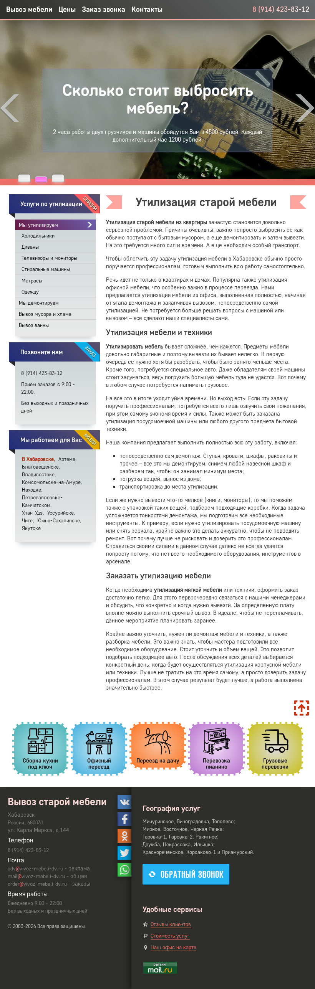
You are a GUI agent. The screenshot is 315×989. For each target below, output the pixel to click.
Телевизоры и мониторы (49, 258)
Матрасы (32, 280)
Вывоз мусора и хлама (45, 314)
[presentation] (9, 108)
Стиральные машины (46, 269)
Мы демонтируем (39, 303)
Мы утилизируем (38, 225)
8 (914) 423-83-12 (280, 9)
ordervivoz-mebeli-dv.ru (37, 884)
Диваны (30, 247)
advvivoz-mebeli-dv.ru (35, 868)
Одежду (30, 292)
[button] (24, 178)
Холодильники (38, 236)
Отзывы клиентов (171, 924)
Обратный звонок (192, 874)
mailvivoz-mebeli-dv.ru (36, 876)
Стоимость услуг (170, 936)
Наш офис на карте (173, 947)
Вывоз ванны (34, 325)
